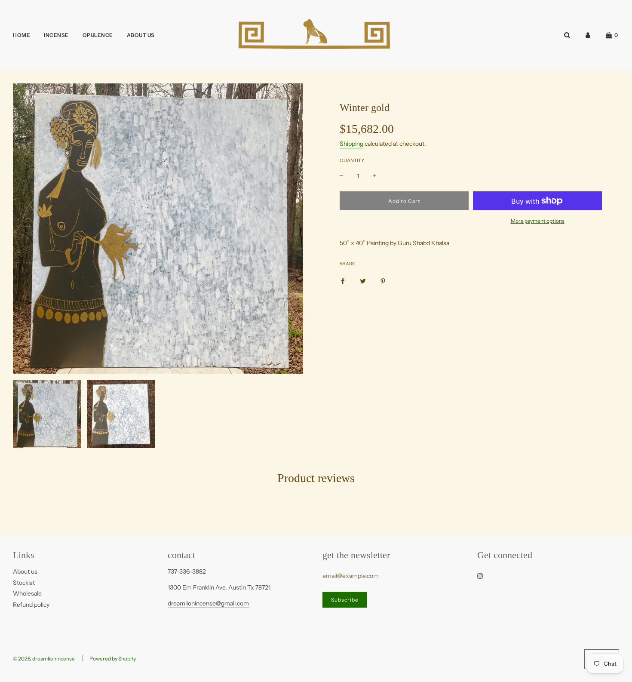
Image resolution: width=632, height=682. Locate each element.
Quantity (352, 160)
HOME (21, 35)
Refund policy (31, 604)
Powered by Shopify (112, 658)
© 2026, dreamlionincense (44, 658)
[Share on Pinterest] (383, 281)
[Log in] (588, 35)
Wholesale (27, 593)
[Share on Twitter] (362, 281)
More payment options (538, 221)
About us (25, 571)
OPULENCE (98, 35)
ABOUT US (141, 35)
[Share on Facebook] (342, 281)
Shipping (351, 143)
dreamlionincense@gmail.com (208, 603)
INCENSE (56, 35)
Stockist (24, 583)
